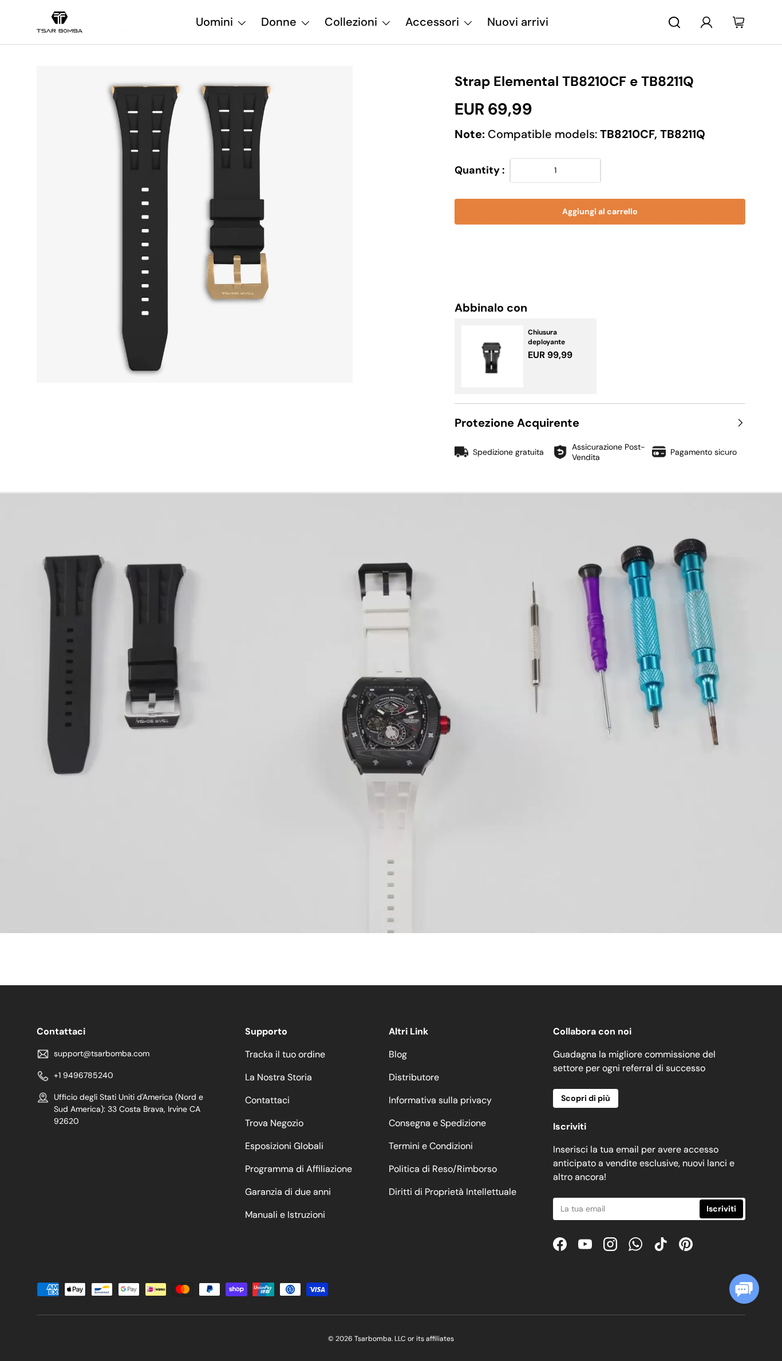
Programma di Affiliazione (298, 1169)
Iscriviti (721, 1208)
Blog (398, 1054)
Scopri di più (585, 1098)
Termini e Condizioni (431, 1146)
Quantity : (480, 170)
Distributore (414, 1077)
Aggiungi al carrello (600, 211)
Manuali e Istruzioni (285, 1215)
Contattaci (267, 1100)
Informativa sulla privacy (440, 1100)
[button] (600, 246)
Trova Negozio (274, 1123)
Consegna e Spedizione (437, 1123)
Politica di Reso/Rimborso (443, 1169)
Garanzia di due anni (288, 1192)
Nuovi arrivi (517, 21)
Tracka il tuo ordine (285, 1054)
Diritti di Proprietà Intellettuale (452, 1192)
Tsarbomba (373, 1338)
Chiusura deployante (546, 337)
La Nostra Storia (278, 1077)
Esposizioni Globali (284, 1146)
